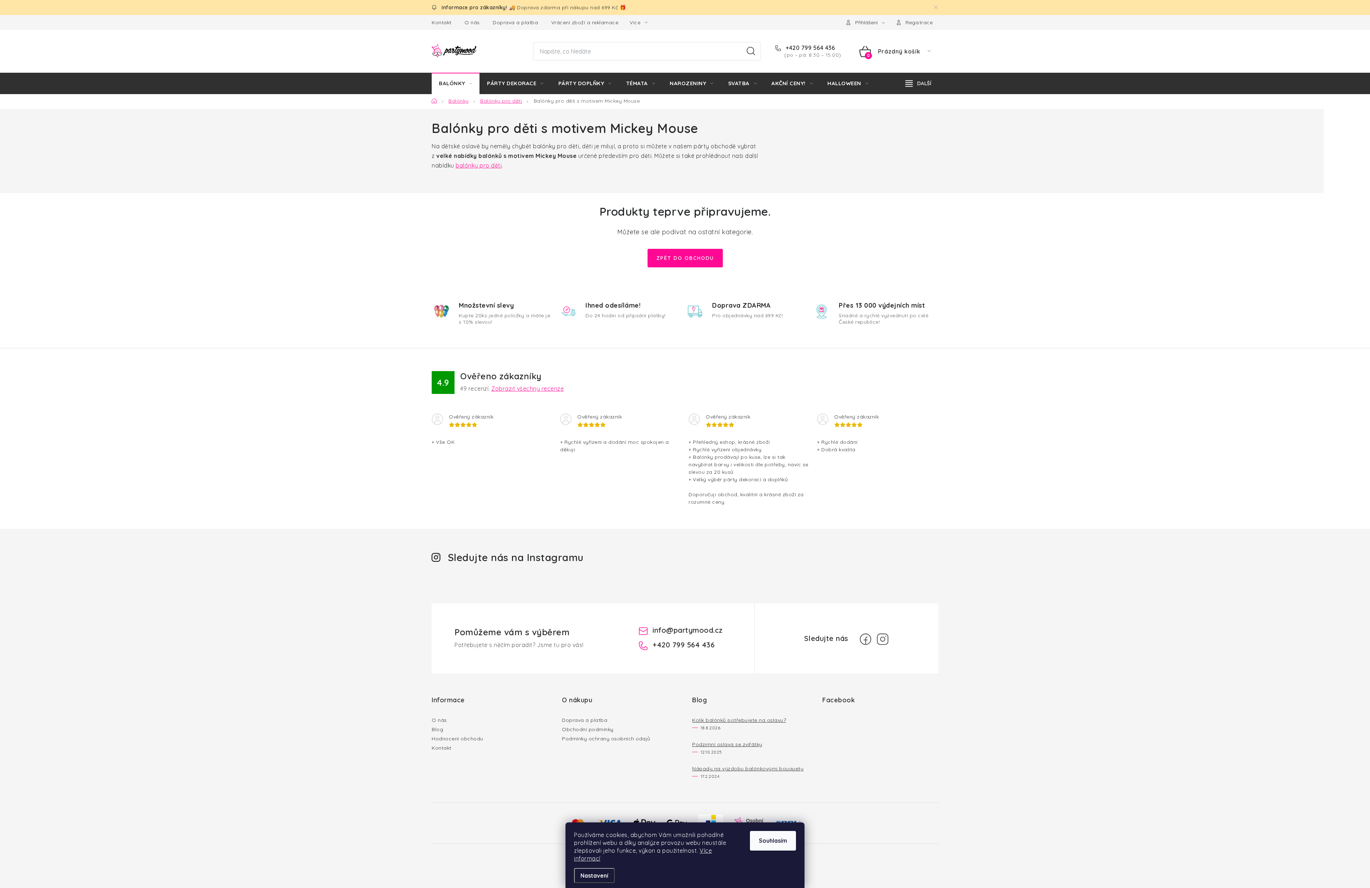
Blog (437, 729)
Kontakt (442, 22)
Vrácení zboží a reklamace (585, 22)
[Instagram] (882, 639)
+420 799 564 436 (809, 47)
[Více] (918, 83)
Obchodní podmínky (588, 729)
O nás (472, 22)
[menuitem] (456, 83)
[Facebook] (865, 639)
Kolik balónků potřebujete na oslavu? (739, 720)
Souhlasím (773, 840)
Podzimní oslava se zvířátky (727, 744)
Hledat (751, 51)
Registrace (919, 22)
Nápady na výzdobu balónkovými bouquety (747, 768)
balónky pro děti (479, 165)
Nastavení (594, 875)
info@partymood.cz (688, 630)
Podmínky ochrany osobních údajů (606, 738)
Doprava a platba (515, 22)
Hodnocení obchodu (457, 738)
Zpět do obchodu (685, 258)
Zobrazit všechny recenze (527, 388)
